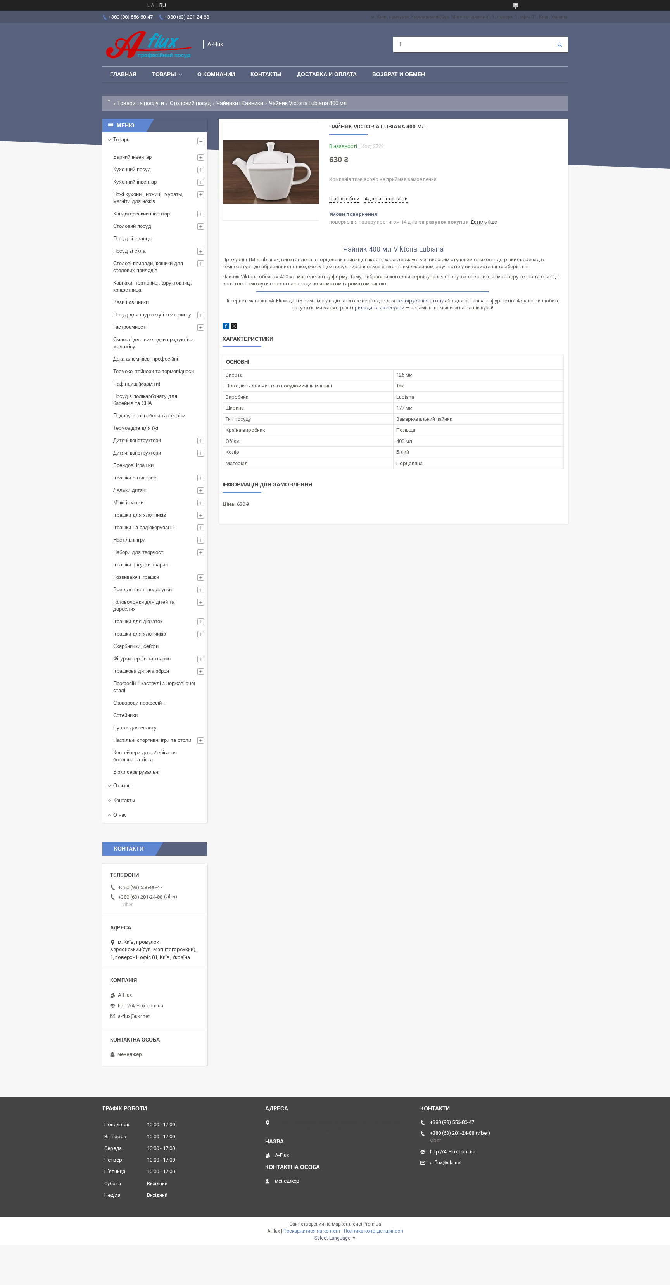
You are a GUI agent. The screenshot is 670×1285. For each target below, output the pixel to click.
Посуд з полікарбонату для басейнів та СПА (145, 399)
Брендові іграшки (133, 465)
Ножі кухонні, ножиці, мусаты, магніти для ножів (148, 197)
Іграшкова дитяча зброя (141, 671)
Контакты (265, 74)
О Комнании (216, 74)
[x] (234, 327)
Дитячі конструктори (137, 440)
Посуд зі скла (129, 251)
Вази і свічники (131, 302)
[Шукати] (560, 44)
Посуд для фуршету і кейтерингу (152, 315)
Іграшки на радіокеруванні (143, 527)
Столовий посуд (190, 103)
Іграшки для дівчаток (137, 621)
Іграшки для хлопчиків (139, 515)
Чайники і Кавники (239, 103)
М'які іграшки (128, 502)
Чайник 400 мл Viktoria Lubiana (393, 249)
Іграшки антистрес (134, 478)
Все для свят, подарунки (142, 589)
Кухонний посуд (132, 169)
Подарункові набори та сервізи (149, 415)
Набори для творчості (138, 552)
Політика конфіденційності (373, 1231)
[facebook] (226, 327)
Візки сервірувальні (136, 772)
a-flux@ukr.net (134, 1016)
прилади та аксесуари (378, 308)
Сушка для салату (135, 728)
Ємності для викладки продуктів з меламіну (153, 343)
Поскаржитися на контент (311, 1231)
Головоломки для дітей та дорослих (143, 605)
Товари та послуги (140, 103)
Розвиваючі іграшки (136, 577)
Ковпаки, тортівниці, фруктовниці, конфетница (152, 286)
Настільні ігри (129, 540)
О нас (120, 815)
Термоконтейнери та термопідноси (153, 371)
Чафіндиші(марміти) (136, 384)
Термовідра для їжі (135, 428)
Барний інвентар (132, 157)
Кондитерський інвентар (141, 214)
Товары (164, 74)
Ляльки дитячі (130, 490)
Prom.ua (372, 1224)
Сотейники (125, 715)
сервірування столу (420, 301)
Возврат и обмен (398, 74)
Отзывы (122, 785)
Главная (123, 74)
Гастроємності (130, 327)
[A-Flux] (148, 45)
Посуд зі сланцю (132, 238)
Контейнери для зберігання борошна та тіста (145, 756)
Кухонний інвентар (135, 182)
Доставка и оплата (327, 74)
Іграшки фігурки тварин (140, 565)
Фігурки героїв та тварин (142, 659)
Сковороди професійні (139, 703)
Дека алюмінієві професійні (145, 359)
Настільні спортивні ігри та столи (152, 740)
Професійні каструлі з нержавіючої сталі (154, 687)
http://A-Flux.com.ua (140, 1006)
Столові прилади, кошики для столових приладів (148, 266)
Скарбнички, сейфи (136, 646)
